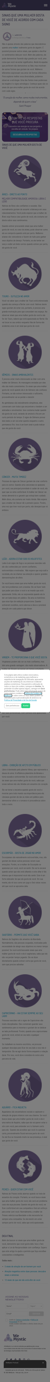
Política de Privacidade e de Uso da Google (20, 700)
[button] (12, 705)
